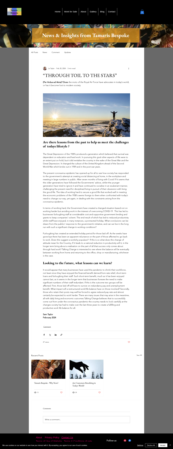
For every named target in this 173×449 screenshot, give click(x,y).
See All (139, 355)
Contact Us (67, 437)
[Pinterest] (125, 440)
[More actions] (128, 68)
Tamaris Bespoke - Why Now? (46, 383)
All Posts (34, 52)
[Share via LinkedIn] (55, 335)
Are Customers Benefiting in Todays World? (84, 384)
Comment (56, 52)
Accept (162, 445)
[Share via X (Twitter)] (50, 335)
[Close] (170, 445)
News (45, 52)
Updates (67, 52)
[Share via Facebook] (44, 335)
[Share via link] (61, 335)
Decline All (151, 445)
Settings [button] (140, 445)
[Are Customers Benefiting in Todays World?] (87, 369)
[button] (142, 11)
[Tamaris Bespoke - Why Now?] (48, 369)
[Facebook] (129, 440)
